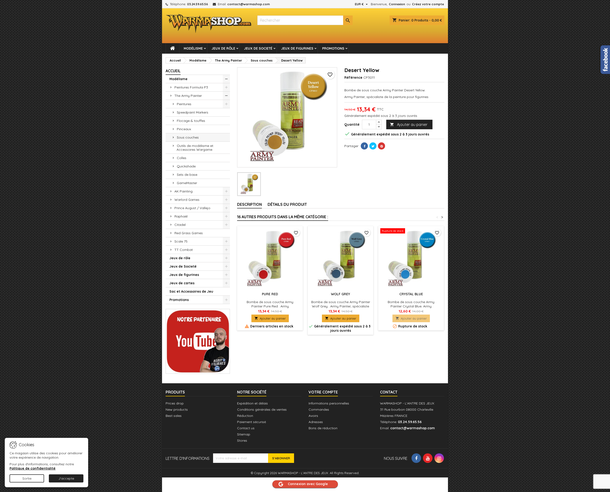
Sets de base (187, 174)
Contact (388, 392)
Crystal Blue (411, 294)
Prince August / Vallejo (192, 208)
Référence (353, 77)
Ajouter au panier (408, 124)
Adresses (316, 422)
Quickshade (186, 166)
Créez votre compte (428, 4)
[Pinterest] (381, 146)
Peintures (184, 104)
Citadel (180, 225)
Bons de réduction (323, 428)
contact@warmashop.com (248, 4)
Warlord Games (186, 199)
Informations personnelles (329, 403)
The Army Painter (188, 95)
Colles (181, 158)
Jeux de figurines (297, 48)
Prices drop (175, 403)
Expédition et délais (252, 403)
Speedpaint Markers (192, 112)
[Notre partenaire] (198, 341)
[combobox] (305, 20)
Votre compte (323, 392)
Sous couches (188, 137)
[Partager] (364, 146)
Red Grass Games (188, 233)
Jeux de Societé (258, 48)
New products (177, 409)
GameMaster (187, 183)
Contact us (245, 428)
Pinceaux (184, 129)
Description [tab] (249, 204)
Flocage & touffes (191, 121)
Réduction (245, 416)
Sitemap (243, 434)
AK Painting (183, 191)
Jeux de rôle (223, 48)
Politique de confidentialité (33, 468)
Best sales (174, 416)
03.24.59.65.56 (197, 4)
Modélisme (193, 48)
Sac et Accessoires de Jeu (191, 291)
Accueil (173, 70)
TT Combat (183, 250)
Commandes (319, 409)
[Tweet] (372, 146)
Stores (242, 440)
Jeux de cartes (181, 283)
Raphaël (181, 216)
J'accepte (66, 478)
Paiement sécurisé (251, 422)
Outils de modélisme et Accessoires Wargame (195, 148)
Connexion (397, 4)
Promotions (333, 48)
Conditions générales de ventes (262, 409)
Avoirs (313, 416)
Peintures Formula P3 (191, 87)
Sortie (26, 478)
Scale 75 (181, 241)
